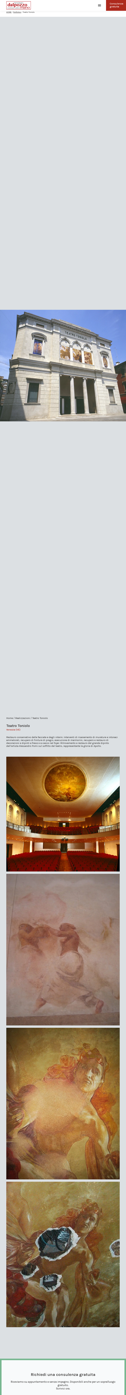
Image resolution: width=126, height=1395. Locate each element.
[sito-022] (63, 1254)
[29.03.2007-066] (63, 949)
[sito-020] (63, 1103)
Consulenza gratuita (116, 5)
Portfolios (17, 12)
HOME (9, 12)
